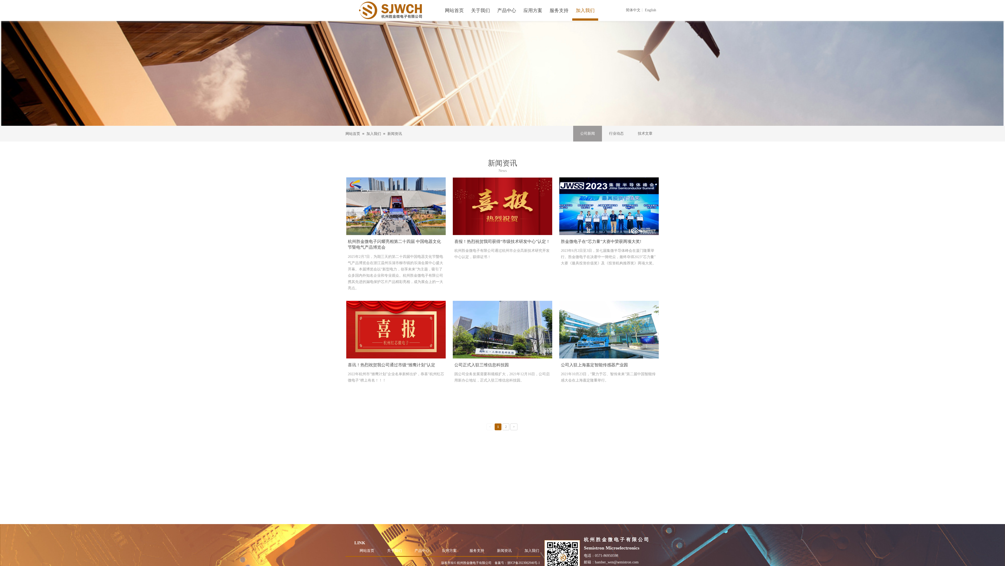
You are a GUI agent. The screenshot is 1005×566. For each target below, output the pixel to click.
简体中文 (633, 10)
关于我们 (394, 551)
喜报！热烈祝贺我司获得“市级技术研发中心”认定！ (502, 241)
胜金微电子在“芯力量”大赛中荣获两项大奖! (601, 241)
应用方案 (449, 551)
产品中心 (422, 551)
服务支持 (477, 551)
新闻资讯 (394, 134)
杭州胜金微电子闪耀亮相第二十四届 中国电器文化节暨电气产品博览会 (394, 244)
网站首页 (352, 134)
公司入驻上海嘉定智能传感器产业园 (594, 365)
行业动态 (616, 133)
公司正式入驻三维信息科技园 (481, 365)
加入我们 (373, 134)
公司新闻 (587, 133)
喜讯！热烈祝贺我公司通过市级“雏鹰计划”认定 (391, 365)
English (650, 10)
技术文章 (645, 133)
